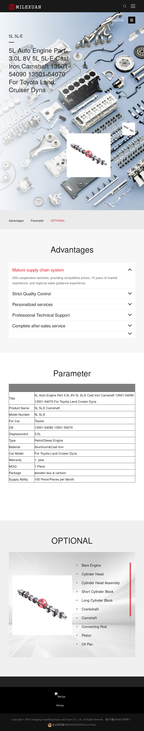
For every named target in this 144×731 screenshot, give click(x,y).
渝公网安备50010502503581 (67, 724)
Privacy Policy (89, 724)
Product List (116, 20)
